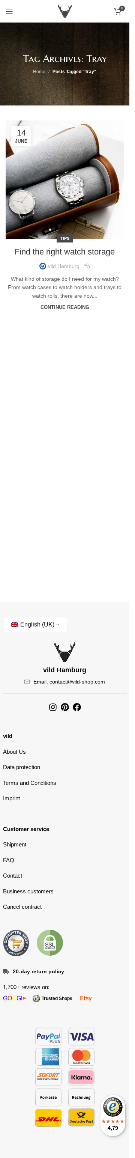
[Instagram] (53, 707)
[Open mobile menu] (9, 11)
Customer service (26, 829)
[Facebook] (77, 707)
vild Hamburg (64, 266)
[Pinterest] (65, 707)
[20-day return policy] (6, 971)
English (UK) (36, 624)
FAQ (8, 860)
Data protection (21, 767)
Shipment (14, 844)
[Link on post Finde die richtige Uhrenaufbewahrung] (65, 179)
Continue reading (64, 307)
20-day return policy (38, 971)
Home (39, 71)
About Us (14, 751)
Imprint (11, 798)
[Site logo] (65, 11)
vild (7, 736)
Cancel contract (22, 907)
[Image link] (16, 942)
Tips (64, 238)
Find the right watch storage (65, 251)
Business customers (28, 891)
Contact (12, 875)
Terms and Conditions (29, 783)
